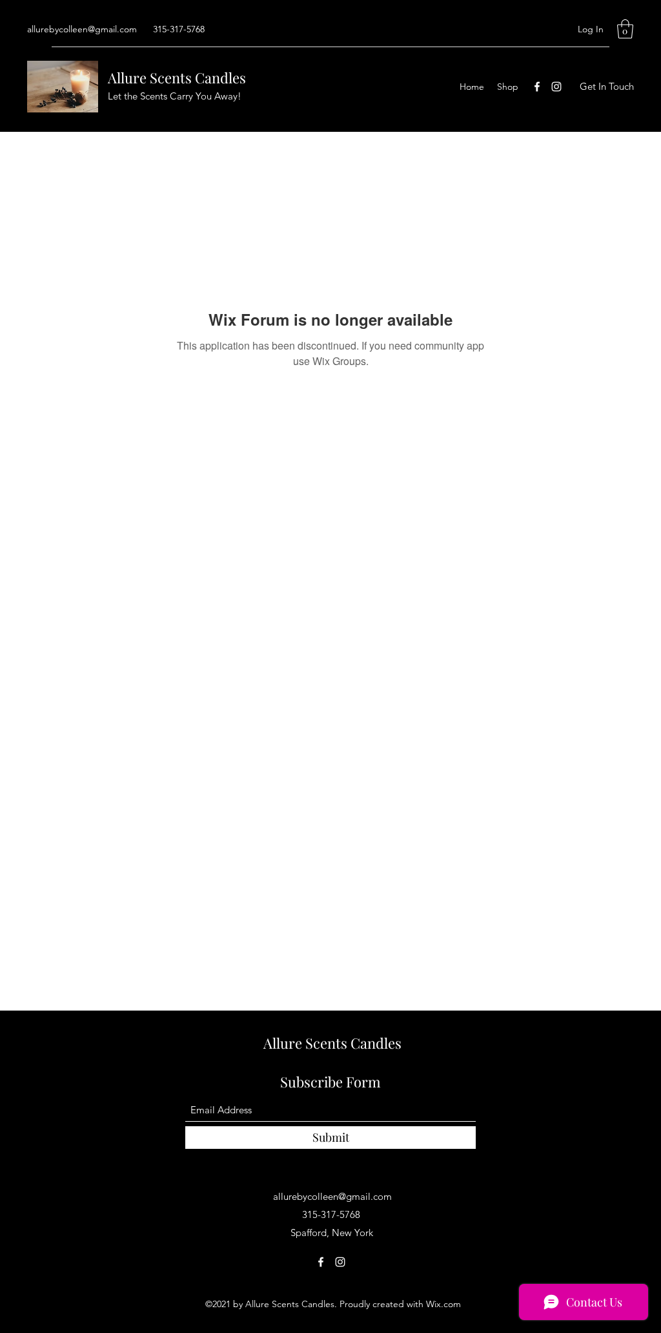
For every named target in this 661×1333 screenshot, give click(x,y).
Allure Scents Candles (177, 77)
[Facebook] (537, 86)
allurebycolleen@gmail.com (82, 29)
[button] (625, 29)
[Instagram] (556, 86)
